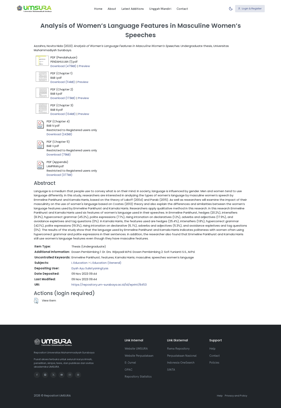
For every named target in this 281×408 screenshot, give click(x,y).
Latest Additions (132, 9)
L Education (79, 263)
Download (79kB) (59, 154)
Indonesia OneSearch (180, 362)
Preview (84, 66)
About (112, 9)
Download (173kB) (63, 98)
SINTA (171, 369)
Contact (182, 9)
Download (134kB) (63, 114)
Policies (214, 362)
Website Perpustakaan (139, 355)
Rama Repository (178, 348)
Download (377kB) (59, 175)
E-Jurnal (130, 362)
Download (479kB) (63, 66)
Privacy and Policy (236, 395)
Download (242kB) (59, 134)
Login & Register (251, 8)
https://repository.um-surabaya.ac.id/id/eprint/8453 (109, 285)
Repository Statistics (138, 376)
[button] (36, 301)
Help (212, 348)
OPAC (128, 369)
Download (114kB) (62, 82)
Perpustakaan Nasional (182, 355)
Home (98, 9)
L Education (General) (106, 263)
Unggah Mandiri (160, 9)
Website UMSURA (136, 348)
